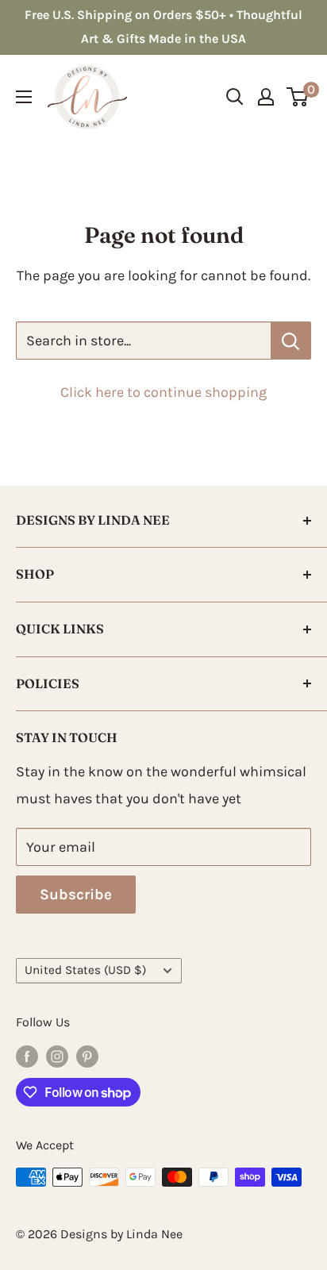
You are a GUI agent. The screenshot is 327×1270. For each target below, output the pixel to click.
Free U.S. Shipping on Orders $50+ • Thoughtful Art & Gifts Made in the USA (163, 26)
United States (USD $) (85, 970)
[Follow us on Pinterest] (87, 1056)
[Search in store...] (291, 340)
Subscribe (76, 894)
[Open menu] (24, 96)
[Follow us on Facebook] (27, 1056)
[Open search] (235, 97)
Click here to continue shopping (163, 392)
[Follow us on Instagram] (57, 1056)
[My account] (266, 97)
